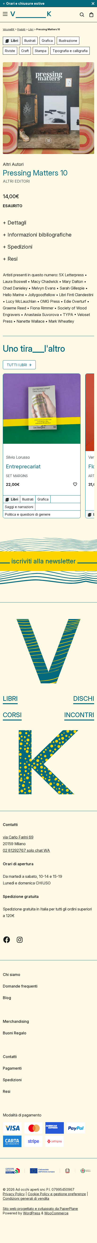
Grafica (47, 41)
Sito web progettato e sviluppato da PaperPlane (40, 1209)
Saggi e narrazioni (19, 507)
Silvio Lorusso (18, 457)
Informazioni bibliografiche (40, 235)
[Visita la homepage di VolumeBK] (30, 14)
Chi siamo (11, 974)
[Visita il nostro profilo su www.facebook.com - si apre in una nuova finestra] (6, 940)
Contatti (10, 1056)
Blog (7, 997)
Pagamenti (12, 1068)
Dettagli (17, 223)
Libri (10, 699)
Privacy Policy (14, 1194)
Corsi (12, 715)
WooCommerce (56, 1213)
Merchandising (16, 1021)
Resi (13, 259)
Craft (25, 51)
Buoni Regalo (14, 1033)
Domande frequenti (20, 986)
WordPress (31, 1213)
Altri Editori (16, 181)
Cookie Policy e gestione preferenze (57, 1194)
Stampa (40, 51)
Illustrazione (68, 41)
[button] (75, 484)
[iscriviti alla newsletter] (48, 561)
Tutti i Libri (17, 365)
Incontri (79, 715)
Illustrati (30, 41)
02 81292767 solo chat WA (26, 850)
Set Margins (17, 476)
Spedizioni (20, 247)
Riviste (10, 51)
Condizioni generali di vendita (26, 1198)
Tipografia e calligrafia (70, 51)
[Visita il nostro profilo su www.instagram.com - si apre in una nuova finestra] (20, 940)
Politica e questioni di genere (27, 514)
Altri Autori (13, 164)
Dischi (83, 699)
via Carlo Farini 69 (18, 837)
